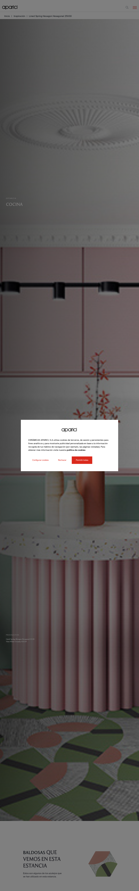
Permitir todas (82, 460)
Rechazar (62, 460)
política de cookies (76, 450)
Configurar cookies (40, 460)
